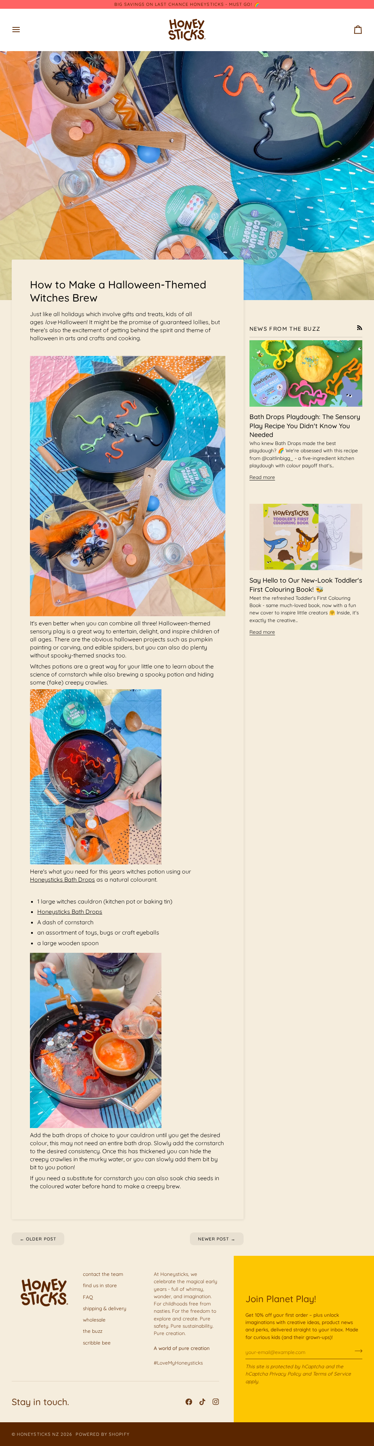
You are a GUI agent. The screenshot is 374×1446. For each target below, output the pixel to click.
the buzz (92, 1331)
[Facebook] (189, 1402)
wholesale (94, 1319)
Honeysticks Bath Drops (62, 879)
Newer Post (217, 1239)
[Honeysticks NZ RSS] (359, 327)
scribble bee (97, 1342)
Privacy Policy (285, 1373)
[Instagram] (216, 1402)
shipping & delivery (104, 1308)
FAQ (88, 1297)
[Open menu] (23, 30)
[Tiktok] (202, 1402)
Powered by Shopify (102, 1434)
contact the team (103, 1274)
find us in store (100, 1285)
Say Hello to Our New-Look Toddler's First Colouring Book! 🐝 (305, 585)
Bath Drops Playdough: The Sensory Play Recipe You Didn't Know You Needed (304, 426)
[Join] (356, 1351)
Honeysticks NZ (38, 1434)
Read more (262, 477)
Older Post (38, 1239)
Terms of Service (332, 1373)
